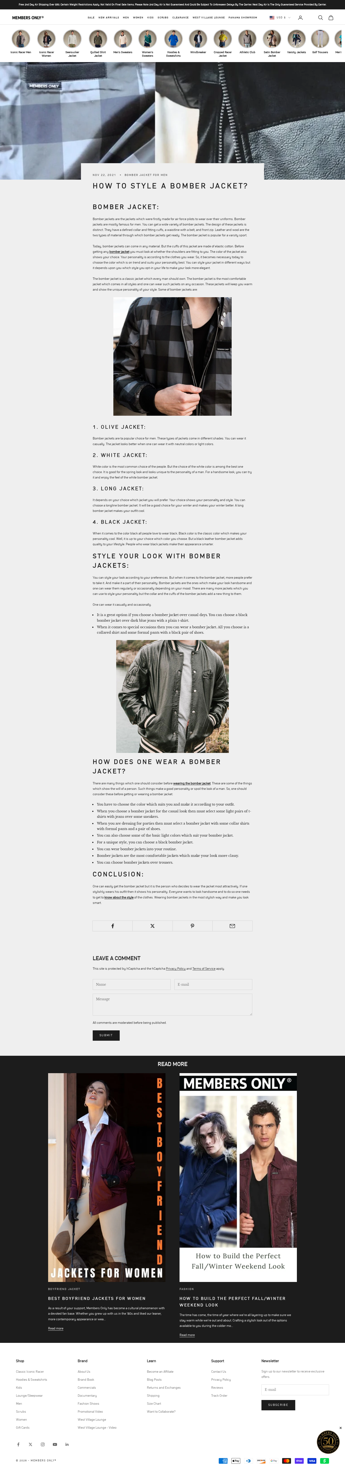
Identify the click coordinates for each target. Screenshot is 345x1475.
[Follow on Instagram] (42, 1444)
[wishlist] (310, 17)
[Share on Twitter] (152, 926)
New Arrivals (109, 17)
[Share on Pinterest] (192, 926)
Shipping (153, 1395)
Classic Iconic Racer (30, 1371)
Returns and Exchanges (164, 1387)
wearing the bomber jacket (192, 783)
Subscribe (278, 1405)
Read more (55, 1328)
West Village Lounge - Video (97, 1427)
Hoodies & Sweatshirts (31, 1379)
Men (126, 17)
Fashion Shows (88, 1403)
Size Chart (154, 1403)
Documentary (87, 1395)
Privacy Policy (176, 968)
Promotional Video (90, 1411)
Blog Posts (154, 1379)
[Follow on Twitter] (30, 1444)
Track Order (219, 1395)
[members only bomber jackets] (172, 356)
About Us (84, 1371)
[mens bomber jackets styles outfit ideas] (172, 696)
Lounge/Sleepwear (29, 1395)
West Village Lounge (209, 17)
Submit (106, 1035)
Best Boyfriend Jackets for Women (97, 1299)
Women (138, 17)
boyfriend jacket (64, 1289)
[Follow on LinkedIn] (67, 1444)
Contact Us (218, 1371)
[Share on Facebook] (112, 926)
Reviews (217, 1387)
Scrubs (163, 17)
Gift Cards (23, 1427)
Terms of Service (203, 968)
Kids (150, 17)
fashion (187, 1289)
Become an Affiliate (160, 1371)
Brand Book (86, 1379)
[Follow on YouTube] (55, 1444)
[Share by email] (232, 926)
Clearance (180, 17)
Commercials (87, 1387)
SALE (91, 17)
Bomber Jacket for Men (146, 175)
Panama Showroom (243, 17)
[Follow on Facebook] (18, 1444)
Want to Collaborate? (161, 1411)
